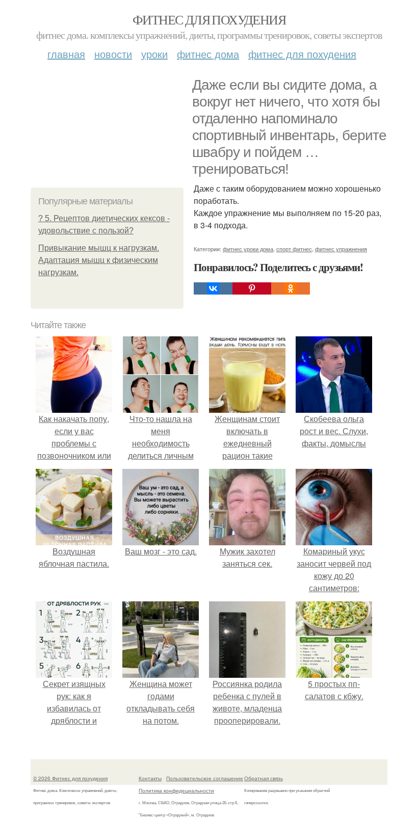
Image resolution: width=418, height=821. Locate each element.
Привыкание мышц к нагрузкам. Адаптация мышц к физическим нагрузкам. (98, 260)
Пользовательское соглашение (204, 778)
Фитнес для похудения (209, 19)
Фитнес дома (208, 53)
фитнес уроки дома (248, 249)
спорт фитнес (294, 249)
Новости (113, 53)
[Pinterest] (251, 288)
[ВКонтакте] (213, 288)
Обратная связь (263, 778)
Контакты (150, 778)
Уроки (154, 53)
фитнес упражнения (341, 249)
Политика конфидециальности (176, 790)
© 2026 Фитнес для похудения (70, 778)
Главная (66, 53)
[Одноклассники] (290, 288)
